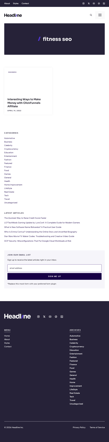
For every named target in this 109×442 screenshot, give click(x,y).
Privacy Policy (79, 427)
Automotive (9, 138)
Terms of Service (97, 427)
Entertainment (10, 156)
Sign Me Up (54, 276)
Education (8, 152)
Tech (6, 195)
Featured (8, 163)
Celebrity (8, 145)
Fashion (7, 160)
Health (7, 181)
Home (7, 336)
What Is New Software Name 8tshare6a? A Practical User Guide (32, 227)
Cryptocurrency (11, 149)
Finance (7, 167)
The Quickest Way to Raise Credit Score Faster (25, 218)
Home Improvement (13, 185)
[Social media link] (83, 3)
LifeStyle (8, 188)
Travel (7, 199)
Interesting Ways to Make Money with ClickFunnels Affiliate (24, 103)
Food (6, 170)
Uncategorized (10, 202)
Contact (25, 3)
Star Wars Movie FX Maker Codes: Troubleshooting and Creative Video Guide (39, 236)
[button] (91, 15)
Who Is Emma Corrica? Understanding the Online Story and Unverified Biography (40, 232)
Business (12, 72)
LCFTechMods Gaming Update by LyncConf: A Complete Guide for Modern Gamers (42, 222)
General (7, 177)
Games (7, 174)
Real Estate (9, 192)
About (7, 3)
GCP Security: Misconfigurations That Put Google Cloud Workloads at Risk (37, 241)
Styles (15, 3)
